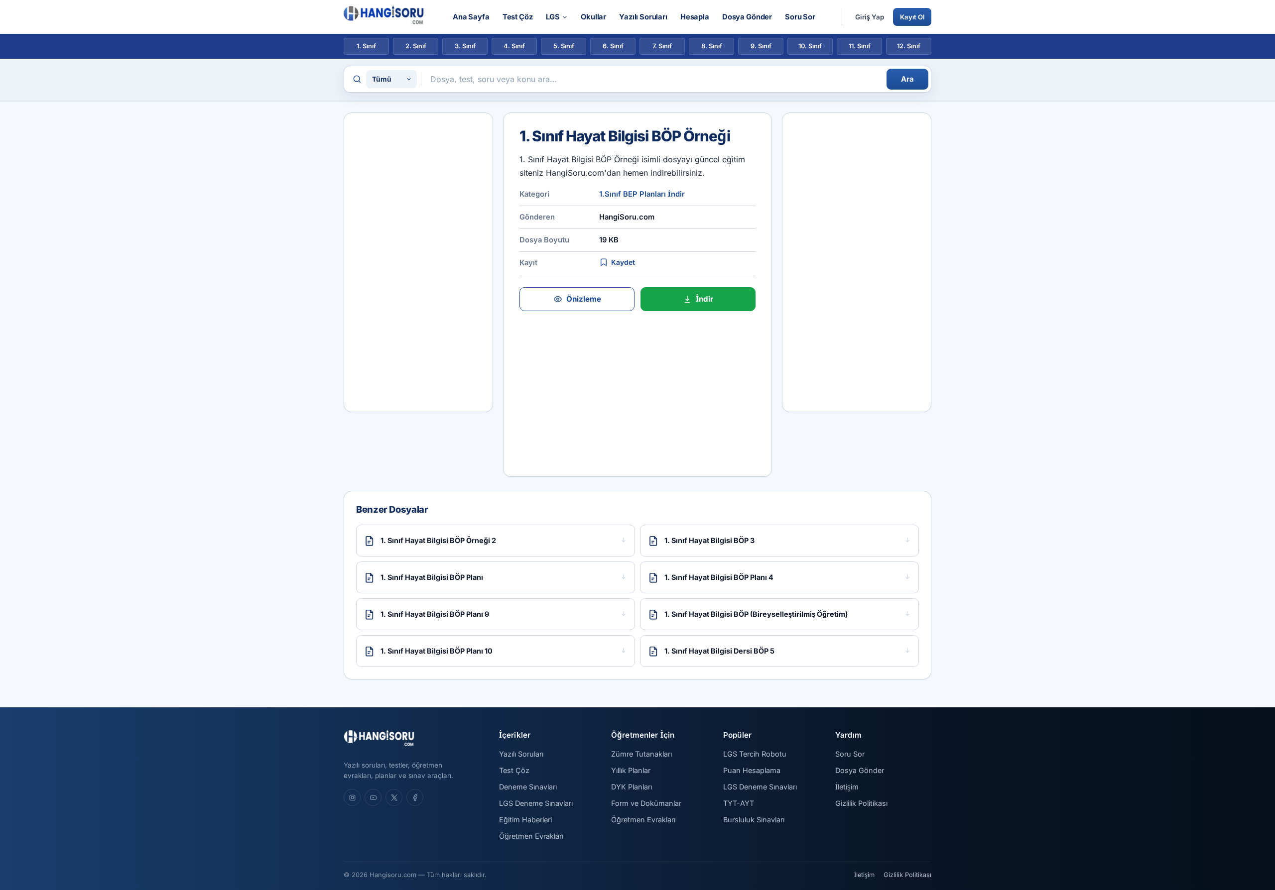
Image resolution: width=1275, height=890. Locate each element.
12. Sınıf (908, 46)
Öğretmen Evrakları (531, 836)
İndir (704, 299)
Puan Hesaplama (751, 770)
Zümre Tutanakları (641, 754)
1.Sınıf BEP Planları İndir (642, 194)
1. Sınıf (366, 46)
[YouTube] (373, 797)
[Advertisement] (418, 262)
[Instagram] (352, 797)
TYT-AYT (738, 803)
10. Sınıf (810, 46)
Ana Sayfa (471, 16)
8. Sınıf (711, 46)
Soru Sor (800, 16)
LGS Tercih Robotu (754, 754)
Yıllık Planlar (630, 770)
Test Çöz (518, 16)
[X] (393, 797)
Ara (907, 79)
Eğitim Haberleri (525, 819)
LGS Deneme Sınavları (536, 803)
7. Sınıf (662, 46)
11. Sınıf (860, 46)
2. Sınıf (415, 46)
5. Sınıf (563, 46)
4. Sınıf (514, 46)
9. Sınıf (761, 46)
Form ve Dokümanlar (646, 803)
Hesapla (694, 16)
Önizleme (583, 299)
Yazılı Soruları (643, 16)
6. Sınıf (613, 46)
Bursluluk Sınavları (753, 819)
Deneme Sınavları (528, 786)
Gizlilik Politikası (861, 803)
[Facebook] (414, 797)
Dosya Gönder (747, 16)
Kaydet (623, 262)
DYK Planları (631, 786)
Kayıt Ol (912, 17)
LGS (553, 16)
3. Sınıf (465, 46)
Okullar (593, 16)
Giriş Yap (869, 17)
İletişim (847, 786)
